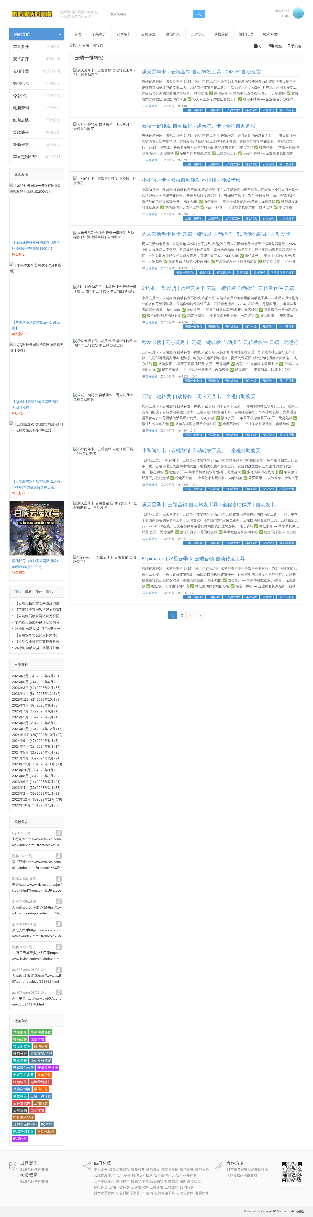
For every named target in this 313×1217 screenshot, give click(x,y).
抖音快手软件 (23, 1117)
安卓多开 (21, 59)
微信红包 (41, 1089)
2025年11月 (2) (23, 699)
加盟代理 (245, 34)
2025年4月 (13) (49, 717)
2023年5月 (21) (49, 782)
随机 (49, 591)
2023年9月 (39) (49, 770)
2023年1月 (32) (49, 793)
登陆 (287, 16)
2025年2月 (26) (49, 723)
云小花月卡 (286, 380)
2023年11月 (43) (49, 764)
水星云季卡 (286, 597)
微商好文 (21, 144)
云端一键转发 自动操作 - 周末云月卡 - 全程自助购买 (198, 396)
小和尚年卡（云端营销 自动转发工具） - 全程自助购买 (201, 450)
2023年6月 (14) (24, 782)
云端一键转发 (41, 1096)
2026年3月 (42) (24, 688)
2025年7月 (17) (24, 711)
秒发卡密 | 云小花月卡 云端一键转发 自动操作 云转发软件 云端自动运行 (220, 342)
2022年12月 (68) (25, 799)
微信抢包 (21, 83)
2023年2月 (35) (24, 793)
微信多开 (41, 1046)
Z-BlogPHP (268, 1211)
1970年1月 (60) (49, 805)
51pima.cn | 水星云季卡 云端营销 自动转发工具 (193, 558)
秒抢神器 (20, 1096)
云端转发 (21, 71)
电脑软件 (20, 1139)
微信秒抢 (44, 1075)
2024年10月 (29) (50, 735)
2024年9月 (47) (24, 741)
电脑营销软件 (41, 1082)
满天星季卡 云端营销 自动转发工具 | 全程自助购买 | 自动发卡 (208, 504)
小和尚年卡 (286, 489)
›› (199, 615)
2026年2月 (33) (49, 688)
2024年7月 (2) (23, 746)
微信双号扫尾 (41, 1061)
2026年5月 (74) (24, 682)
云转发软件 (21, 1103)
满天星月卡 (286, 164)
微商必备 (20, 1039)
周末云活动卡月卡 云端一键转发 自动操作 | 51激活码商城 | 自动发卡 (216, 234)
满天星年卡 (286, 110)
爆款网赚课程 (41, 1032)
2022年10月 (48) (25, 805)
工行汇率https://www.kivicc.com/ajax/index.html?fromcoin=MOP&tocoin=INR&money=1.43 (36, 845)
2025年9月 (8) (23, 705)
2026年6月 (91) (49, 676)
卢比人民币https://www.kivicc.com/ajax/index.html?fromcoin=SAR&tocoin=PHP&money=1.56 (36, 936)
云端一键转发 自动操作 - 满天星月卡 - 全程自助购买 (198, 126)
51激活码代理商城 (34, 1169)
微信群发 (37, 1039)
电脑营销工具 (23, 1132)
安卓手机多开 (23, 1075)
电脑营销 (21, 108)
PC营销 (46, 1124)
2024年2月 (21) (49, 758)
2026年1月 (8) (23, 694)
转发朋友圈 (21, 1046)
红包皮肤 (21, 120)
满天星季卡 (286, 543)
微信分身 (20, 1053)
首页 (78, 34)
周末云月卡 (286, 435)
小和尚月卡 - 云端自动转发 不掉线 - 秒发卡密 (191, 180)
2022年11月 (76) (49, 799)
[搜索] (199, 14)
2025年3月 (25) (24, 723)
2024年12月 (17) (50, 729)
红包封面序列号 (25, 1124)
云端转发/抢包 (41, 1053)
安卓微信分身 (23, 1068)
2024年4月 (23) (49, 752)
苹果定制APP (25, 157)
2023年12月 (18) (25, 764)
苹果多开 (21, 47)
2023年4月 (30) (24, 788)
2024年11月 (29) (24, 735)
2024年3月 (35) (24, 758)
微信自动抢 (21, 1089)
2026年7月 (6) (23, 676)
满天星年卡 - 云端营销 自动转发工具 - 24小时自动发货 (201, 71)
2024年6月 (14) (49, 746)
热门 (17, 591)
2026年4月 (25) (49, 682)
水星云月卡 (286, 326)
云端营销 (20, 1110)
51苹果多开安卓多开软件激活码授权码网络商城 (247, 1172)
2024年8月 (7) (48, 741)
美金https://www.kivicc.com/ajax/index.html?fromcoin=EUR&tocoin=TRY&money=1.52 (37, 890)
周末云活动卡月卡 (282, 272)
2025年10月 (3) (49, 699)
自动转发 (37, 1110)
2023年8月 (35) (24, 776)
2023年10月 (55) (25, 770)
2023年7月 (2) (48, 776)
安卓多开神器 (47, 1068)
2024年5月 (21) (24, 752)
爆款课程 (21, 132)
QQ (261, 46)
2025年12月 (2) (49, 694)
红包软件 (20, 1082)
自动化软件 (46, 1132)
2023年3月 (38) (49, 788)
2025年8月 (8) (48, 705)
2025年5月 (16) (24, 717)
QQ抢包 (20, 96)
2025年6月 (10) (49, 711)
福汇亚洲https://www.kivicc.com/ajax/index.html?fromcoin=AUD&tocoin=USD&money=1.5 (36, 867)
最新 (28, 591)
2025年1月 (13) (24, 729)
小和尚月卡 (286, 218)
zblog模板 (297, 1211)
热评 (38, 591)
